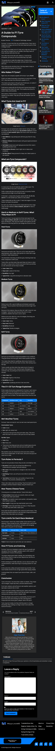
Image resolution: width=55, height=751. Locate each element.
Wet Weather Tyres (45, 40)
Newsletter (49, 726)
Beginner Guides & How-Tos (29, 726)
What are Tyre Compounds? (45, 26)
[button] (47, 2)
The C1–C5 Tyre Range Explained (46, 36)
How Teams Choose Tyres (45, 48)
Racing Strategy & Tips (28, 732)
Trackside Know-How (27, 723)
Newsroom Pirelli (23, 184)
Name (6, 696)
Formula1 (29, 40)
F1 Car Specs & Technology (19, 40)
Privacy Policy (50, 723)
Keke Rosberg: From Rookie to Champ (45, 96)
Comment (7, 676)
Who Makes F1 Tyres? (45, 18)
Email (6, 701)
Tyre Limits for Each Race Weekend (45, 53)
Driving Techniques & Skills (28, 729)
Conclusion (45, 61)
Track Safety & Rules (27, 734)
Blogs (40, 726)
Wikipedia (22, 126)
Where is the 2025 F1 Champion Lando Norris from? (45, 126)
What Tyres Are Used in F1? (45, 22)
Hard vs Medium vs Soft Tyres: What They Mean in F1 (47, 31)
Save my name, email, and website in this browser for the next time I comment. (19, 709)
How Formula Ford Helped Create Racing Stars (46, 80)
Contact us (41, 729)
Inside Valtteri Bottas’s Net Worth (45, 111)
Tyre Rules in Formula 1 (45, 44)
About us (41, 723)
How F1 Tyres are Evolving (47, 57)
